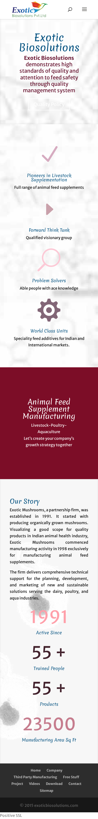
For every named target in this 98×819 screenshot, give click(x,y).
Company (54, 770)
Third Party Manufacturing (35, 777)
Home (36, 770)
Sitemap (46, 790)
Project (17, 784)
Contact (75, 784)
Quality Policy (49, 104)
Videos (34, 784)
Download (54, 784)
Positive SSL (11, 815)
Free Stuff (71, 777)
